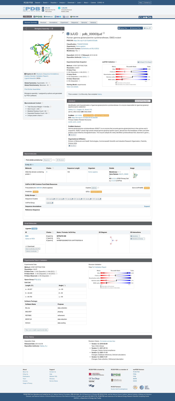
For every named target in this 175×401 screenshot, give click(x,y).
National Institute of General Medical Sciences (48, 396)
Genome (84, 22)
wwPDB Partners (138, 369)
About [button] (86, 2)
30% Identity (50, 199)
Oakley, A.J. (86, 57)
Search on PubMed (88, 115)
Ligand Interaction (30, 78)
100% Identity (96, 199)
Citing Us (25, 374)
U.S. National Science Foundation (60, 394)
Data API (148, 28)
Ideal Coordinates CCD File (33, 248)
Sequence (74, 22)
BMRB (135, 379)
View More (73, 135)
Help (140, 2)
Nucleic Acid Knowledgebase (119, 389)
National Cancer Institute (120, 394)
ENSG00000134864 (96, 192)
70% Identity (68, 199)
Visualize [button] (53, 2)
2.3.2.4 (114, 178)
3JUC (74, 122)
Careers (93, 2)
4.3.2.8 (113, 181)
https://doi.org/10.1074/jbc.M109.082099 (85, 117)
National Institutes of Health (73, 396)
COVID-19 (100, 2)
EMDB (135, 381)
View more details (72, 87)
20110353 (78, 115)
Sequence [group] (47, 160)
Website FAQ (53, 376)
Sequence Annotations (50, 74)
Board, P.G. (88, 109)
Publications (26, 376)
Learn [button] (79, 2)
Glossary (52, 379)
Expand (147, 206)
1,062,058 (64, 8)
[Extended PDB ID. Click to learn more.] (104, 33)
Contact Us (52, 372)
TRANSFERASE (82, 44)
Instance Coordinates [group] (31, 251)
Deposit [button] (37, 2)
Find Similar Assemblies (32, 89)
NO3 (26, 236)
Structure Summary (31, 22)
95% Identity (86, 199)
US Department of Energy (89, 394)
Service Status (53, 381)
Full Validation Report (99, 267)
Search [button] (45, 2)
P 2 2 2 (37, 279)
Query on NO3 (30, 238)
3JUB (70, 122)
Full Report (148, 62)
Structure (43, 22)
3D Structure (60, 160)
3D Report (141, 62)
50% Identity (59, 199)
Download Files (136, 28)
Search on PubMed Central (101, 115)
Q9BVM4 (39, 188)
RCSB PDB (28, 2)
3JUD (79, 122)
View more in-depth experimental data (36, 330)
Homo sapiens (80, 46)
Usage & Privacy (27, 383)
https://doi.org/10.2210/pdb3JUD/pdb (85, 40)
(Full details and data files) (107, 341)
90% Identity (77, 199)
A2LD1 (121, 174)
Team (24, 379)
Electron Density (30, 76)
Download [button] (71, 2)
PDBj (134, 376)
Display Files (123, 28)
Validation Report (41, 76)
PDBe (134, 374)
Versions (93, 22)
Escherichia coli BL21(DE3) (90, 48)
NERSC (76, 398)
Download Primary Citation (142, 101)
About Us (25, 372)
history (99, 94)
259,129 (47, 8)
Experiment (64, 22)
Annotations (53, 22)
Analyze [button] (62, 2)
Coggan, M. (80, 109)
